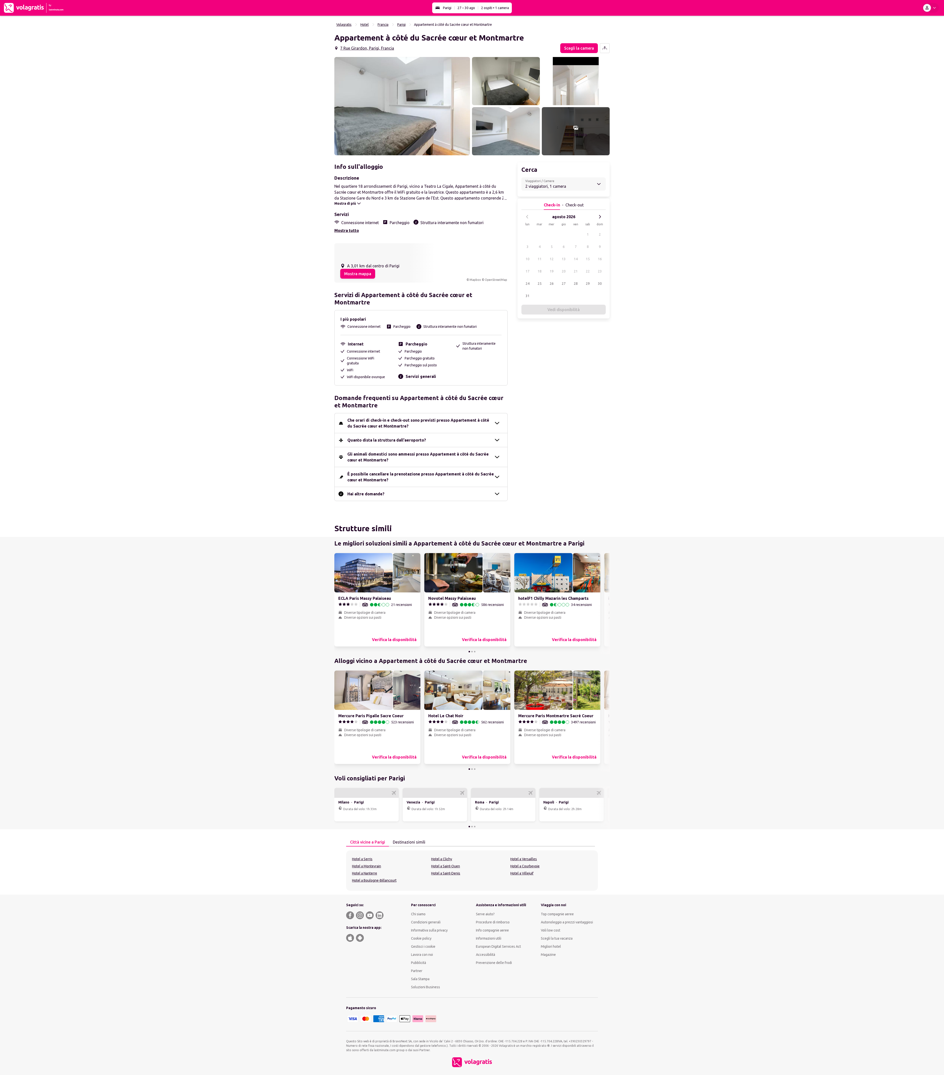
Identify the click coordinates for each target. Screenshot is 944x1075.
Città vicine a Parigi (367, 842)
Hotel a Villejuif (521, 873)
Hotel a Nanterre (364, 873)
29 (588, 284)
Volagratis (344, 25)
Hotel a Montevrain (366, 866)
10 (528, 259)
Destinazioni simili (409, 842)
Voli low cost (550, 930)
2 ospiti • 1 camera (495, 8)
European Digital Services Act (498, 946)
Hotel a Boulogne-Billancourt (374, 880)
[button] (402, 106)
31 (528, 296)
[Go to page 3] (474, 651)
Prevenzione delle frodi (494, 963)
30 (600, 284)
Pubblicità (418, 963)
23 (600, 271)
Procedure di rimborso (493, 922)
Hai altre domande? (365, 494)
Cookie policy (421, 938)
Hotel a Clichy (441, 859)
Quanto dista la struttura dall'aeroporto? (386, 440)
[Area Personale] (930, 8)
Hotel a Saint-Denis (445, 873)
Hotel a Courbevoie (525, 866)
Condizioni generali (426, 922)
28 (576, 284)
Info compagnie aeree (492, 930)
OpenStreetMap (496, 279)
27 (564, 284)
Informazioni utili (488, 938)
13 (564, 259)
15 (588, 259)
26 (552, 284)
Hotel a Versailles (523, 859)
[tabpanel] (472, 870)
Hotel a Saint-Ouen (445, 866)
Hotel (364, 25)
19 (552, 271)
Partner (416, 971)
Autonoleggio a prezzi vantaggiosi (567, 922)
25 (540, 284)
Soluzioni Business (425, 987)
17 (528, 271)
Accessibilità (485, 955)
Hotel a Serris (362, 859)
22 (588, 271)
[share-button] (604, 48)
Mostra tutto (346, 230)
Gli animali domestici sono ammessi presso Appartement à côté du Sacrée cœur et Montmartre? (418, 457)
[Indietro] (527, 216)
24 (528, 284)
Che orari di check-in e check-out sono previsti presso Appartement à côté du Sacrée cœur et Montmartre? (418, 423)
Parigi (447, 8)
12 (552, 259)
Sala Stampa (420, 979)
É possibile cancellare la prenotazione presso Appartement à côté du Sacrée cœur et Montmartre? (420, 477)
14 (576, 259)
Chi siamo (418, 914)
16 (600, 259)
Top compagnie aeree (557, 914)
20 (564, 271)
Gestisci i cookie (423, 946)
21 (576, 271)
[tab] (367, 842)
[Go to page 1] (469, 651)
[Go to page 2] (472, 651)
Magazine (548, 955)
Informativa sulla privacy (429, 930)
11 (540, 259)
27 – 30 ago (466, 8)
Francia (383, 25)
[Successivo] (600, 216)
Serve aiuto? (485, 914)
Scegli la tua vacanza (557, 938)
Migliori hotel (551, 946)
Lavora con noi (422, 955)
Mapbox (475, 279)
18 (540, 271)
